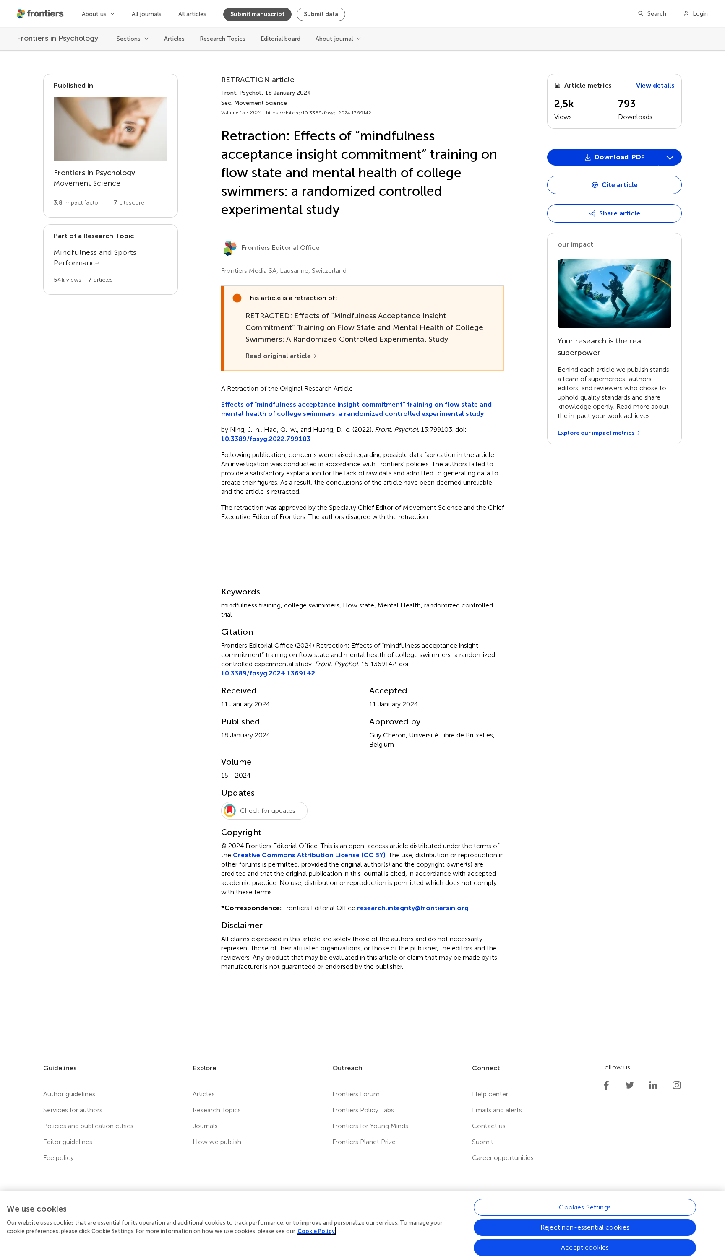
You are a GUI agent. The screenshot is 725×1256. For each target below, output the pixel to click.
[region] (362, 1223)
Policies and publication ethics (88, 1126)
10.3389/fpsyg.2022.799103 (265, 439)
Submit (482, 1142)
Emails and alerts (497, 1110)
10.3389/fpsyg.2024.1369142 (268, 673)
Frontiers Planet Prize (364, 1142)
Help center (490, 1094)
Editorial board (280, 38)
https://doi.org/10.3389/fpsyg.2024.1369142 (318, 113)
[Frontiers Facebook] (606, 1085)
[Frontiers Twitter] (630, 1085)
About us (94, 14)
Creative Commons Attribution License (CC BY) (309, 855)
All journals (147, 14)
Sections (129, 38)
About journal (334, 38)
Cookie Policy (316, 1230)
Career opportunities (503, 1158)
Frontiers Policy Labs (363, 1110)
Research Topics (222, 38)
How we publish (217, 1142)
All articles (192, 14)
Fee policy (58, 1158)
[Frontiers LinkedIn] (653, 1085)
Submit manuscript (257, 14)
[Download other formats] (670, 157)
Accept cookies (585, 1247)
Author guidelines (69, 1094)
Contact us (489, 1126)
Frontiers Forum (356, 1094)
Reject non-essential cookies (584, 1227)
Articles (174, 38)
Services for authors (72, 1110)
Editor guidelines (67, 1142)
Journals (205, 1126)
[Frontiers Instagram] (677, 1085)
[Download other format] (579, 249)
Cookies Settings (585, 1207)
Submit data (321, 14)
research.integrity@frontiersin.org (413, 908)
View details (655, 85)
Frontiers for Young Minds (370, 1126)
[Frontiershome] (41, 14)
